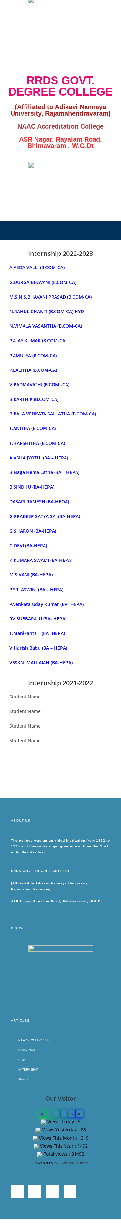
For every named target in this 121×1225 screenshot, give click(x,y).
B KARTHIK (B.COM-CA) (33, 399)
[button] (60, 230)
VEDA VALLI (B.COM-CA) (38, 267)
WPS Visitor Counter (71, 1162)
